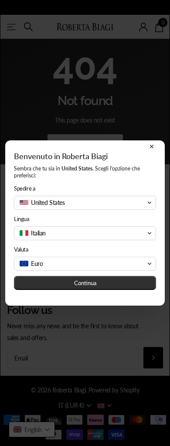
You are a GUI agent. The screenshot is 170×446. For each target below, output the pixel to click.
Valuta (21, 249)
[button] (85, 203)
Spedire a (24, 188)
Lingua (21, 218)
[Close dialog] (151, 146)
